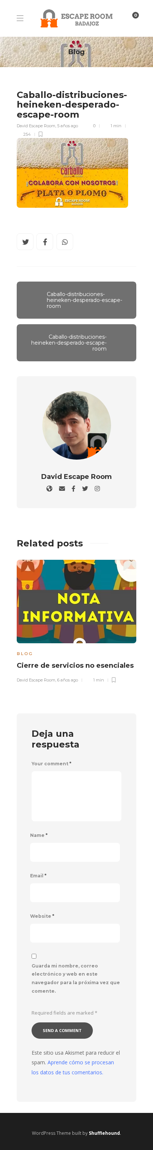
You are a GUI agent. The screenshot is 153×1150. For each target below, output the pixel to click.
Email (38, 875)
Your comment (51, 763)
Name (39, 835)
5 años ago (67, 125)
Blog (25, 653)
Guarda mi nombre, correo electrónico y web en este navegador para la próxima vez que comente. (76, 978)
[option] (76, 620)
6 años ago (67, 680)
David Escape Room (36, 125)
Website (42, 916)
